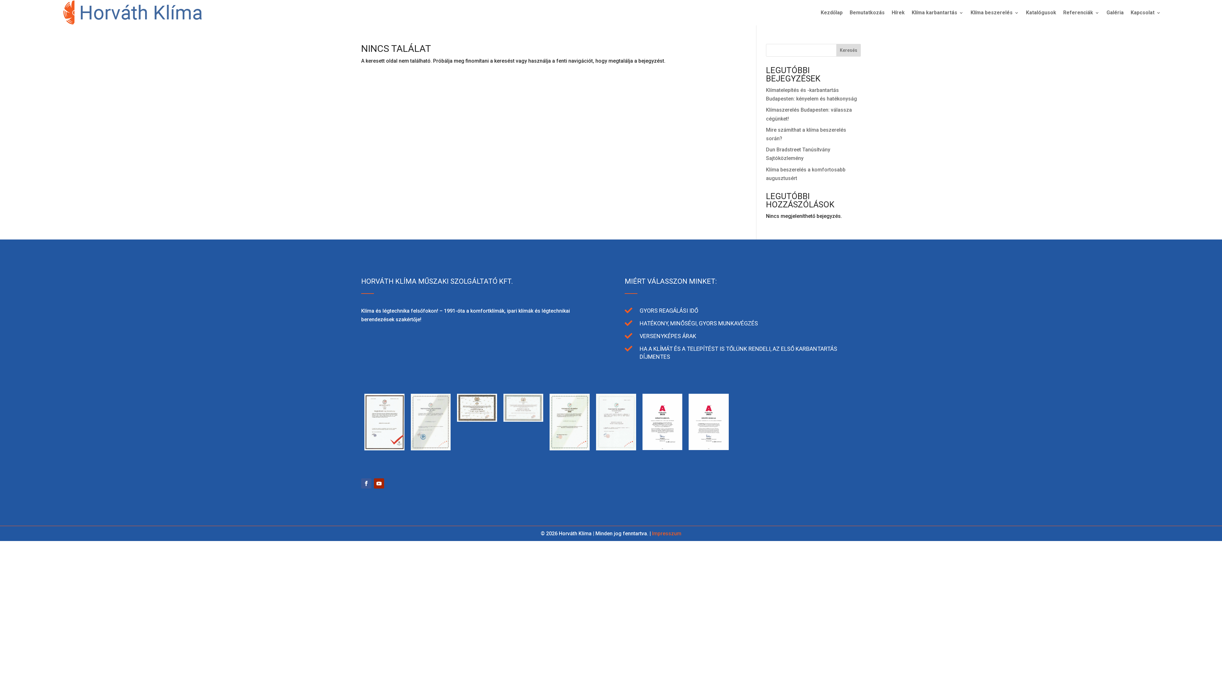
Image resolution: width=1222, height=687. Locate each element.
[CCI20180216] (570, 449)
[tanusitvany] (384, 449)
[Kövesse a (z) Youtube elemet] (379, 483)
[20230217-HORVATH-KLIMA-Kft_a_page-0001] (709, 448)
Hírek (898, 13)
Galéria (1115, 13)
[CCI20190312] (431, 449)
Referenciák (1078, 13)
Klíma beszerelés (992, 13)
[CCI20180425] (523, 420)
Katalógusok (1041, 13)
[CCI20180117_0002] (616, 449)
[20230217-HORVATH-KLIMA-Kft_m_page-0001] (663, 448)
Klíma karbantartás (934, 13)
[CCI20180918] (477, 420)
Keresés (848, 50)
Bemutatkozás (867, 13)
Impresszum (666, 534)
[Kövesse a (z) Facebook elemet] (366, 483)
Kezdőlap (832, 13)
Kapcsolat (1143, 13)
